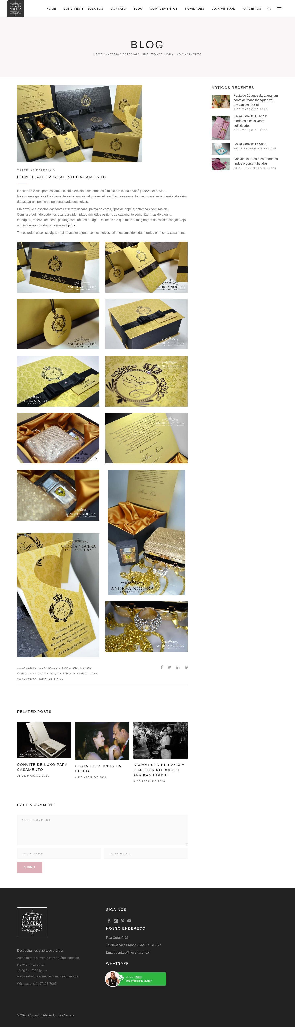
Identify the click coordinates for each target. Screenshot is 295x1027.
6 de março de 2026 (251, 130)
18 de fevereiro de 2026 (255, 168)
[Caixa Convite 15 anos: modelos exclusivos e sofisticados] (221, 128)
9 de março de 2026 (251, 109)
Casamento (27, 667)
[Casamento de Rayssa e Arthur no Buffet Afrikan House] (160, 740)
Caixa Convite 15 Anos (250, 144)
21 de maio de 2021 (33, 775)
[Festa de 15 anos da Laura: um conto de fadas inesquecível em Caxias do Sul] (221, 102)
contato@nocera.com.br (133, 952)
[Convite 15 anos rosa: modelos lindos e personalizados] (221, 164)
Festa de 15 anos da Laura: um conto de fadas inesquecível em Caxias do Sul (256, 100)
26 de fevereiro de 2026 (255, 148)
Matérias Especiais (122, 54)
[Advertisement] (245, 208)
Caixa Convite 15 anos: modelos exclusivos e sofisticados (250, 120)
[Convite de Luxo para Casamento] (44, 740)
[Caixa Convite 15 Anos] (221, 148)
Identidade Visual (54, 667)
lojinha (70, 225)
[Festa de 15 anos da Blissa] (102, 741)
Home (98, 54)
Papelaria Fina (51, 679)
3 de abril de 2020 (149, 781)
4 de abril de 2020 (91, 777)
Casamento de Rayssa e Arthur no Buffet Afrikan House (158, 770)
